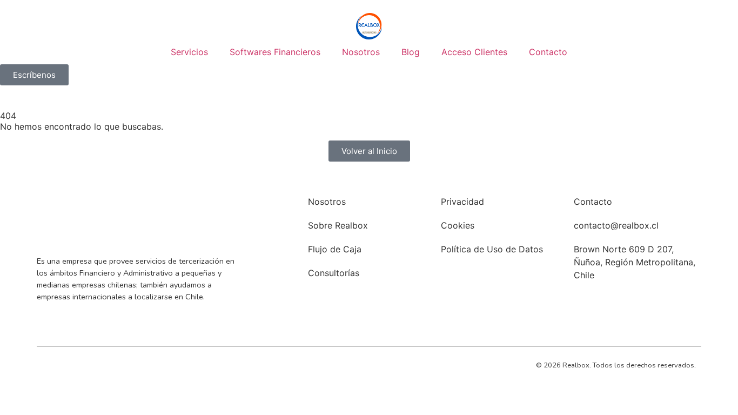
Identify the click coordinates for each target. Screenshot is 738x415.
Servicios (189, 51)
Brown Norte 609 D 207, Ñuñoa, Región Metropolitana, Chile (634, 262)
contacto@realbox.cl (616, 225)
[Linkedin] (49, 364)
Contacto (548, 51)
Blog (410, 51)
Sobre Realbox (338, 225)
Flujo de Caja (334, 249)
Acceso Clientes (474, 51)
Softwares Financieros (275, 51)
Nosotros (361, 51)
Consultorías (333, 272)
